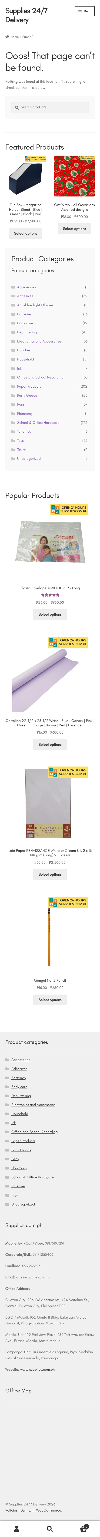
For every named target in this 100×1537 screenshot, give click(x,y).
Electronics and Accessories (39, 341)
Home (15, 37)
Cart (77, 1525)
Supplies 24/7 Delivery (26, 15)
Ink (19, 368)
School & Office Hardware (38, 422)
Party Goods (27, 395)
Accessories (26, 287)
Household (25, 359)
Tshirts (21, 449)
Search (50, 1529)
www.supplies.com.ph (37, 1369)
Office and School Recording (40, 377)
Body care (25, 323)
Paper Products (29, 386)
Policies (11, 1510)
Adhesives (25, 296)
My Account (16, 1529)
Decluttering (27, 332)
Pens (20, 404)
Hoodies (23, 350)
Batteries (24, 314)
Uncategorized (29, 458)
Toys (20, 440)
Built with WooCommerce (41, 1510)
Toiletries (24, 431)
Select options (25, 233)
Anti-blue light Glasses (35, 305)
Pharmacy (25, 413)
